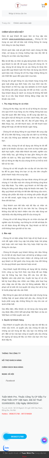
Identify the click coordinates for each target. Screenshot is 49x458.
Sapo (24, 456)
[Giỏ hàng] (43, 5)
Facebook (10, 380)
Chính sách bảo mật (13, 32)
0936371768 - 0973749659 (20, 414)
